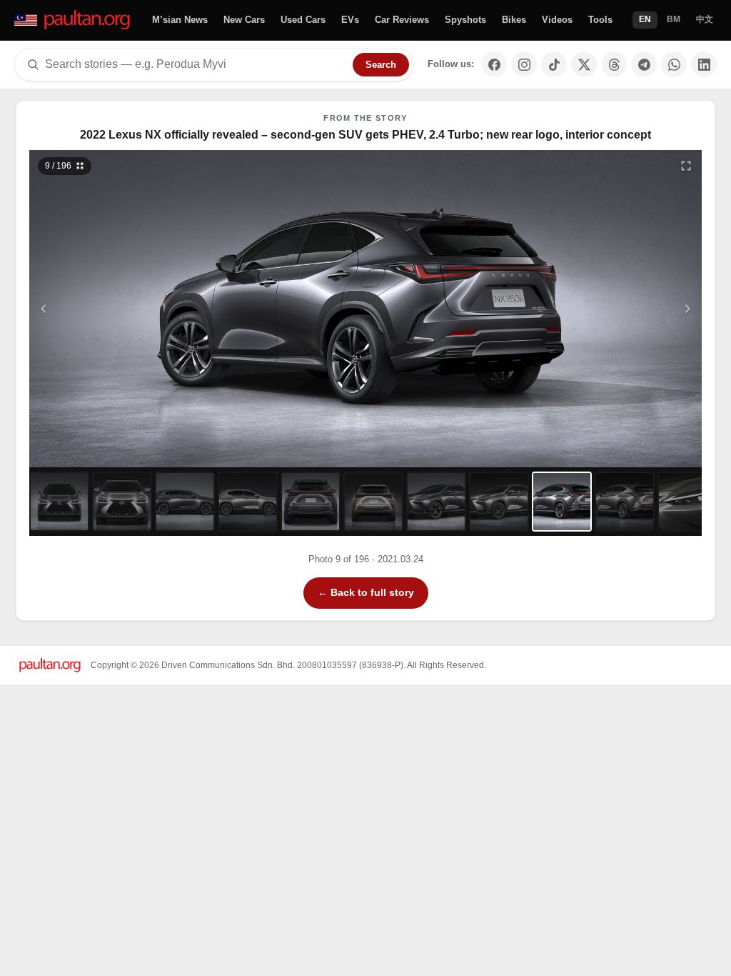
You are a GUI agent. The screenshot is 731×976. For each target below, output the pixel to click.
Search (381, 64)
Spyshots (465, 19)
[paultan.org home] (73, 20)
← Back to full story (366, 592)
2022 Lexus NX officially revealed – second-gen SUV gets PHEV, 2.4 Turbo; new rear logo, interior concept (365, 135)
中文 (704, 19)
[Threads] (614, 64)
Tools (600, 19)
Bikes (514, 19)
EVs (350, 19)
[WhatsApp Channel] (674, 64)
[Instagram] (524, 64)
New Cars (244, 19)
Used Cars (303, 19)
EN (645, 19)
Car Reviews (402, 19)
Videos (557, 19)
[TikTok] (554, 64)
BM (673, 19)
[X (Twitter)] (584, 64)
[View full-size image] (686, 165)
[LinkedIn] (704, 64)
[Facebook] (494, 64)
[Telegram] (644, 64)
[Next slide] (618, 308)
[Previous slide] (113, 308)
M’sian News (180, 19)
